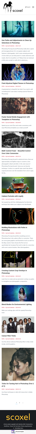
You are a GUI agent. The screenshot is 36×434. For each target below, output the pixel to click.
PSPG (3, 46)
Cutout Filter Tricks (9, 336)
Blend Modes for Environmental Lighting (17, 304)
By (10, 46)
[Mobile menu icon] (33, 7)
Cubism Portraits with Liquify (12, 196)
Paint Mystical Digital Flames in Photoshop (18, 83)
